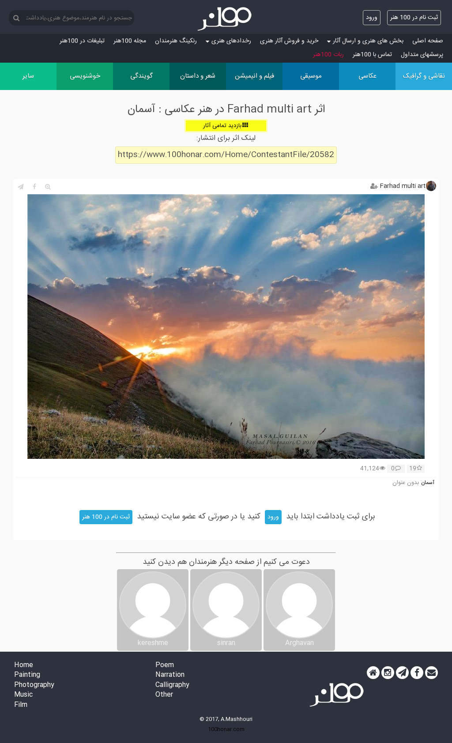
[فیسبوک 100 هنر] (417, 672)
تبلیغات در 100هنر (82, 41)
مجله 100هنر (129, 41)
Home (23, 665)
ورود (371, 17)
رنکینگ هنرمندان (176, 41)
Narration (170, 675)
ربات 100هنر (328, 54)
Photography (34, 685)
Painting (27, 675)
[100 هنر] (226, 19)
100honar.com (226, 729)
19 (412, 469)
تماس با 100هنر (372, 54)
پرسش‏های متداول (422, 54)
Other (164, 695)
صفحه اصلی (427, 41)
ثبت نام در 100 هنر (414, 17)
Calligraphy (172, 685)
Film (20, 705)
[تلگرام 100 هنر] (402, 672)
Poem (164, 665)
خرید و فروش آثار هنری (289, 41)
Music (23, 695)
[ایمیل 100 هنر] (431, 672)
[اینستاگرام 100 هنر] (387, 672)
